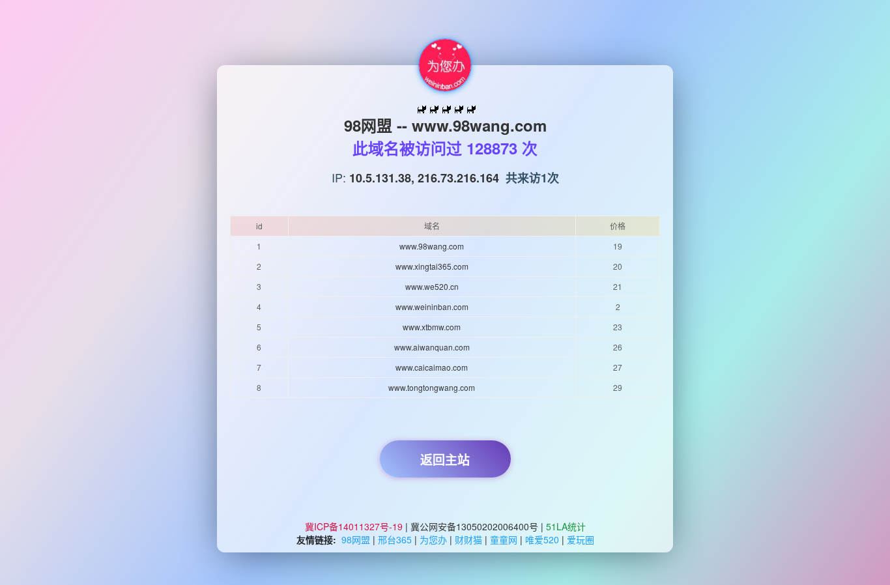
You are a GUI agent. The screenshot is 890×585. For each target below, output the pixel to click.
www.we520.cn (432, 286)
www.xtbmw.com (432, 326)
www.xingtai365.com (431, 266)
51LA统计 (566, 526)
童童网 (503, 539)
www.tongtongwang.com (431, 387)
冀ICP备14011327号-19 (355, 526)
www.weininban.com (431, 306)
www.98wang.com (431, 245)
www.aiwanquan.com (432, 346)
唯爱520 (542, 539)
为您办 (433, 539)
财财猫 (468, 539)
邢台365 (395, 539)
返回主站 (445, 460)
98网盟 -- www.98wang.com (445, 125)
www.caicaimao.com (431, 367)
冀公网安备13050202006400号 (474, 526)
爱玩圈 (580, 539)
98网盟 (355, 539)
